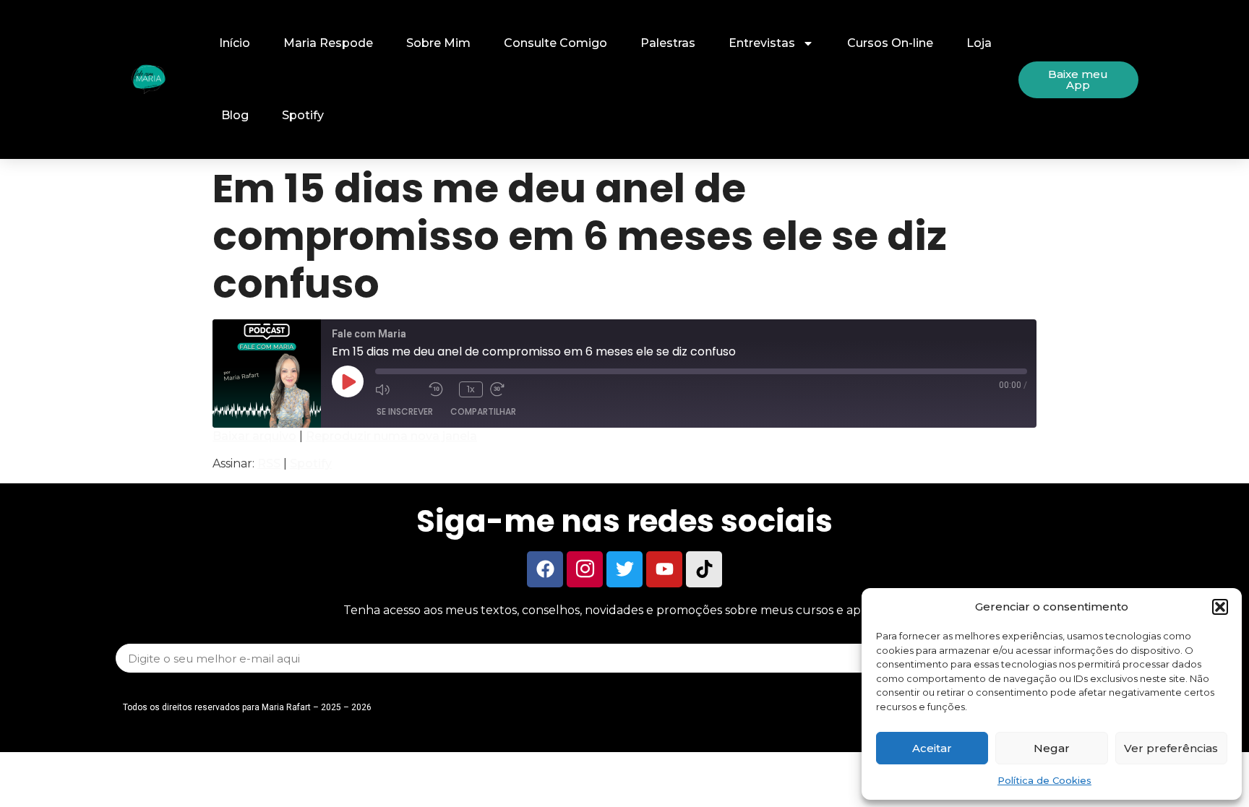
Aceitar (932, 748)
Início (234, 43)
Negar (1052, 748)
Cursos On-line (890, 43)
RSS (268, 463)
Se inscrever (405, 411)
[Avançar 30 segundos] (513, 389)
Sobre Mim (438, 43)
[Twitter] (624, 569)
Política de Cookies (1044, 780)
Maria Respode (328, 43)
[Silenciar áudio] (398, 389)
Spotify (303, 115)
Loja (979, 43)
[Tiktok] (704, 569)
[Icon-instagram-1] (585, 569)
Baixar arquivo (254, 436)
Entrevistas (762, 43)
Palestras (667, 43)
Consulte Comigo (555, 43)
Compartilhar (483, 411)
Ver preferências (1171, 748)
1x (471, 389)
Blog (235, 115)
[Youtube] (664, 569)
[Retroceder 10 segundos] (440, 389)
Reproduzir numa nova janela (391, 436)
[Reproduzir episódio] (348, 381)
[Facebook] (545, 569)
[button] (1220, 607)
